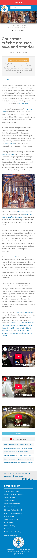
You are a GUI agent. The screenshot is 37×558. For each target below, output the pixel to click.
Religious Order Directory (12, 532)
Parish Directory (9, 526)
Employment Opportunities (13, 513)
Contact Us (10, 473)
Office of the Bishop (11, 519)
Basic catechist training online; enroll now (17, 444)
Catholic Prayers (9, 497)
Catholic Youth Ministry (12, 504)
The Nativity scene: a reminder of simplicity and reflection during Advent (17, 333)
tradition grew (10, 143)
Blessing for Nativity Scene (18, 60)
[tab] (18, 31)
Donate (18, 2)
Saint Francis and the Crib (18, 323)
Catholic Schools (9, 500)
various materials (8, 154)
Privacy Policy (22, 473)
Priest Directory (9, 529)
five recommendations (24, 312)
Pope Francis (23, 103)
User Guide (18, 476)
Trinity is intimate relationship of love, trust (18, 463)
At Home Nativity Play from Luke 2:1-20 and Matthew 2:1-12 (17, 327)
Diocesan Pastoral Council (13, 510)
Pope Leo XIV (8, 522)
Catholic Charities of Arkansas (14, 494)
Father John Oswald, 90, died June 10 (16, 452)
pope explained (10, 257)
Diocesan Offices (10, 507)
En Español (5, 80)
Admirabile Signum (24, 212)
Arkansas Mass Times (11, 491)
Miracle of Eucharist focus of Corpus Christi (18, 455)
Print (19, 433)
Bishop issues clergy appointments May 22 (17, 459)
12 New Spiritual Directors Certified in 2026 (18, 448)
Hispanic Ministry (9, 516)
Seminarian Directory (11, 535)
